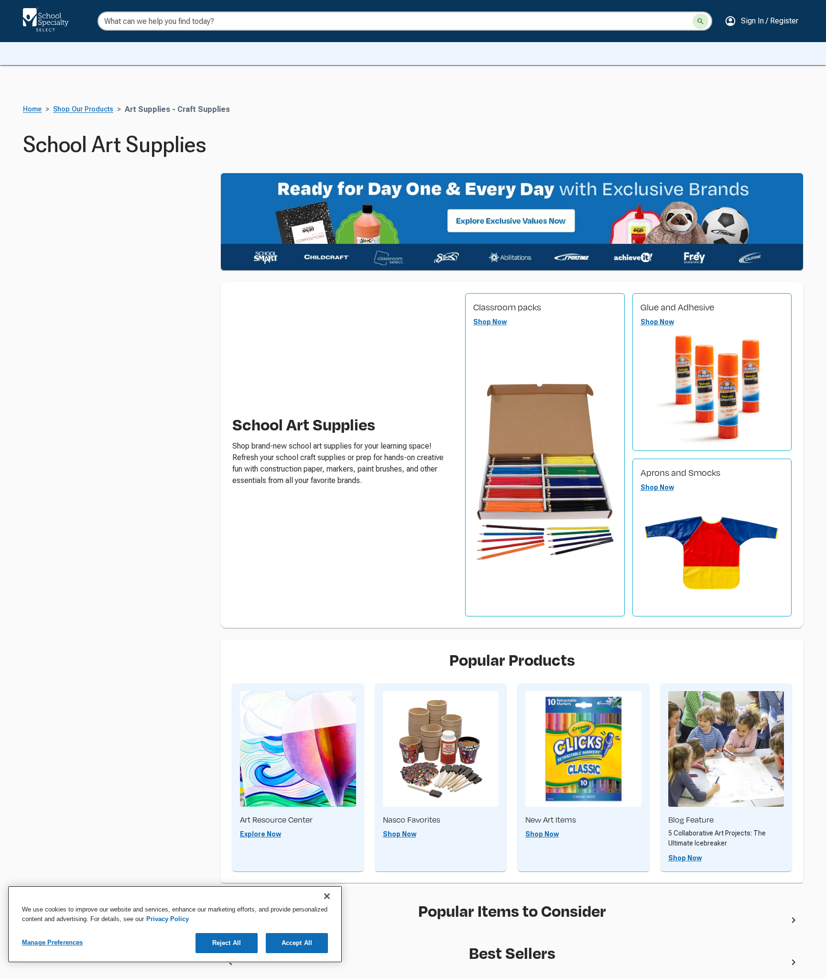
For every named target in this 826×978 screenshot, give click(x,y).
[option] (408, 922)
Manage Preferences (52, 942)
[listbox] (511, 922)
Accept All (297, 942)
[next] (793, 922)
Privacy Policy (167, 919)
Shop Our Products (83, 109)
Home (32, 109)
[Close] (326, 896)
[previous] (230, 964)
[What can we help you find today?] (700, 21)
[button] (761, 21)
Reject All (226, 942)
